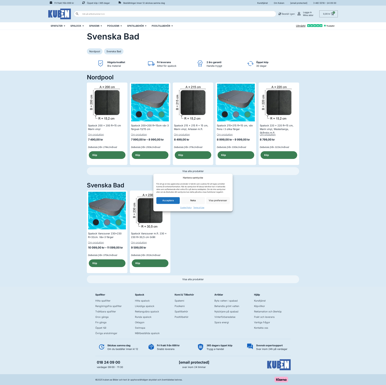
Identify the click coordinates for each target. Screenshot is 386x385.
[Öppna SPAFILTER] (64, 26)
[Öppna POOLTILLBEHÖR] (172, 26)
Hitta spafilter (103, 300)
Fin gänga (100, 322)
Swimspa (140, 327)
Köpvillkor (259, 306)
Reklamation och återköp (268, 311)
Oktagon (139, 322)
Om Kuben (279, 3)
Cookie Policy (186, 207)
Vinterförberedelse (224, 316)
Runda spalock (143, 316)
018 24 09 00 (108, 362)
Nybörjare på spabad (226, 311)
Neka (193, 200)
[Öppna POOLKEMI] (121, 26)
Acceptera (168, 200)
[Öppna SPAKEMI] (101, 26)
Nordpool (94, 51)
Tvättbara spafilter (105, 311)
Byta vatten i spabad (226, 300)
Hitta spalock (142, 300)
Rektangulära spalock (147, 311)
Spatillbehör (181, 311)
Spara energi (221, 322)
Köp (94, 155)
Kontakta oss (261, 327)
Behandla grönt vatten (226, 306)
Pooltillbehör (181, 316)
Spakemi (179, 300)
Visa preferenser (218, 200)
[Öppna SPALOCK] (83, 26)
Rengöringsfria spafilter (108, 306)
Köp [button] (137, 263)
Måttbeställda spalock (147, 333)
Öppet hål (100, 327)
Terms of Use (198, 207)
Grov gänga (102, 316)
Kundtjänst (262, 3)
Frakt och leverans (264, 316)
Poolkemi (180, 306)
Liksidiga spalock (144, 306)
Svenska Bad (113, 51)
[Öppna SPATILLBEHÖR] (146, 26)
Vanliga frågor (262, 322)
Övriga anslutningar (106, 333)
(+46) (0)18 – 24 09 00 (324, 3)
